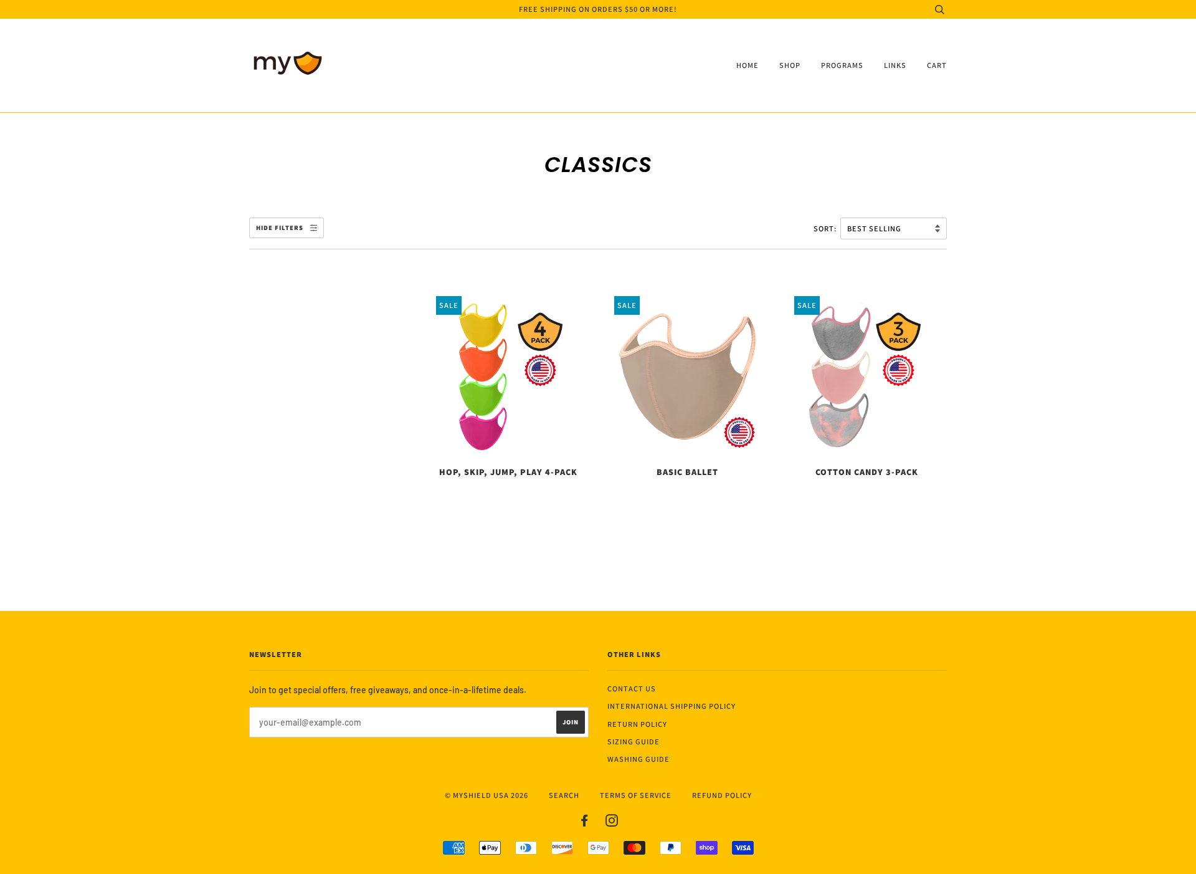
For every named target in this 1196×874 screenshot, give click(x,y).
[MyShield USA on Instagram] (612, 822)
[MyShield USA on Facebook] (584, 822)
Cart (937, 65)
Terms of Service (636, 795)
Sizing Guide (633, 741)
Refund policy (722, 795)
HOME (747, 65)
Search (564, 795)
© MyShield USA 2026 (486, 795)
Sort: (826, 228)
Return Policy (637, 724)
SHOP (789, 65)
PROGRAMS (842, 65)
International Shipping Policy (671, 706)
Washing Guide (638, 759)
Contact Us (631, 688)
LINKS (895, 65)
